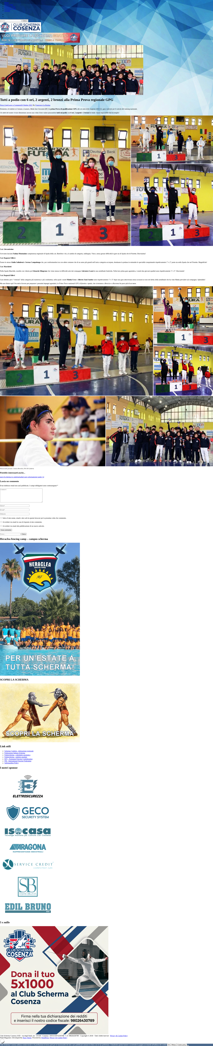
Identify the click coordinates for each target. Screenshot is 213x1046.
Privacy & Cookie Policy (119, 1036)
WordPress (45, 1038)
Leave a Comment (14, 105)
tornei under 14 (38, 477)
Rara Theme (27, 1038)
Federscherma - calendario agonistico (17, 755)
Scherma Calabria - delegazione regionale (19, 751)
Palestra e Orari (9, 7)
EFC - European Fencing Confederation (18, 759)
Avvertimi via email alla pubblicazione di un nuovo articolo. (23, 526)
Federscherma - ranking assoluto (15, 757)
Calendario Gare (10, 9)
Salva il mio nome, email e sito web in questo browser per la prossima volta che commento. (34, 518)
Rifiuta (174, 1045)
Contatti (7, 11)
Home (6, 3)
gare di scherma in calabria (9, 477)
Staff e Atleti (8, 5)
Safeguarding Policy (11, 763)
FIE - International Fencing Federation (17, 761)
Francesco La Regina (42, 105)
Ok (169, 1045)
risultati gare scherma (26, 477)
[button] (65, 181)
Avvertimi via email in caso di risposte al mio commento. (22, 522)
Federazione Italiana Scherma (14, 753)
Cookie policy (182, 1045)
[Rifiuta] (188, 1045)
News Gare (4, 105)
